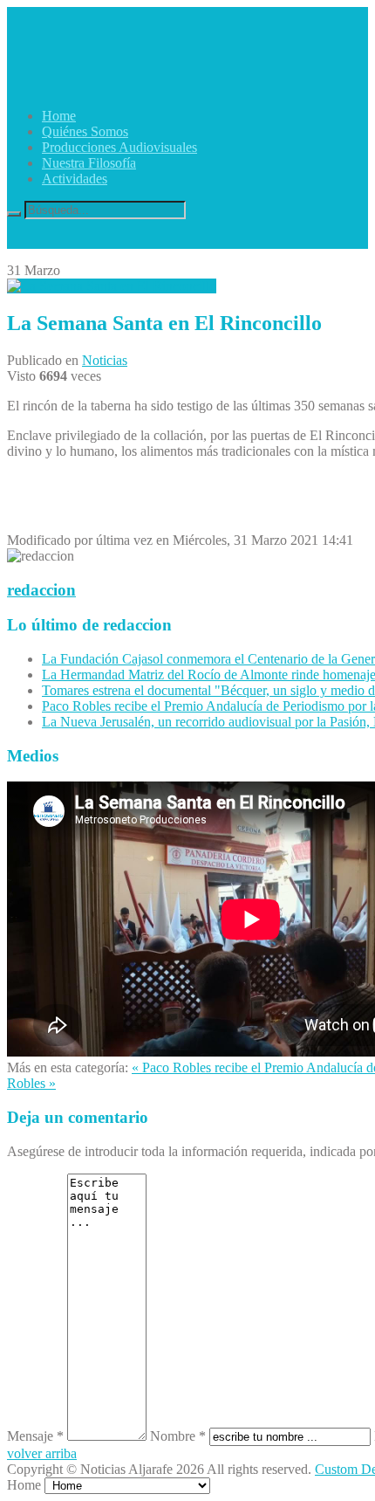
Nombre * (178, 1436)
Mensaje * (35, 1436)
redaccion (41, 590)
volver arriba (42, 1453)
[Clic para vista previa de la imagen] (111, 286)
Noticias (104, 360)
